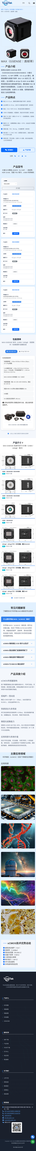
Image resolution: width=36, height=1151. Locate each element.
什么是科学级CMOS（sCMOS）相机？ (17, 619)
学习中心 (6, 1051)
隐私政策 (6, 1094)
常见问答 (6, 1055)
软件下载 (6, 1039)
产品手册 (28, 150)
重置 (19, 188)
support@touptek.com (10, 1120)
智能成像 (6, 1013)
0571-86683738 (16, 1111)
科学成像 (6, 1005)
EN (24, 3)
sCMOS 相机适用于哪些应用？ (14, 657)
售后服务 (6, 1059)
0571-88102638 (8, 1113)
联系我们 (6, 1086)
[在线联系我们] (33, 1137)
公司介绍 (6, 1078)
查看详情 (16, 233)
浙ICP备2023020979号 (18, 1147)
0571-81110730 (8, 1111)
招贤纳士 (6, 1090)
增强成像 (6, 1009)
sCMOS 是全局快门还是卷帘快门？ (15, 650)
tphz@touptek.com (9, 1118)
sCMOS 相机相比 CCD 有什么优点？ (16, 643)
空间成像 (6, 1017)
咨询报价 (10, 150)
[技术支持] (33, 1142)
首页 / (2, 9)
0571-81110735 (16, 1113)
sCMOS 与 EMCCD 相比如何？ (14, 664)
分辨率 (5, 180)
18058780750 (8, 1115)
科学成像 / (12, 9)
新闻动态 (6, 1082)
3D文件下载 (7, 1047)
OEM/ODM (7, 1021)
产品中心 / (7, 9)
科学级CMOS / (19, 9)
